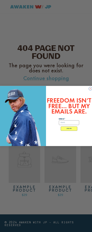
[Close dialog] (90, 88)
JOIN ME (69, 128)
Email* (62, 119)
